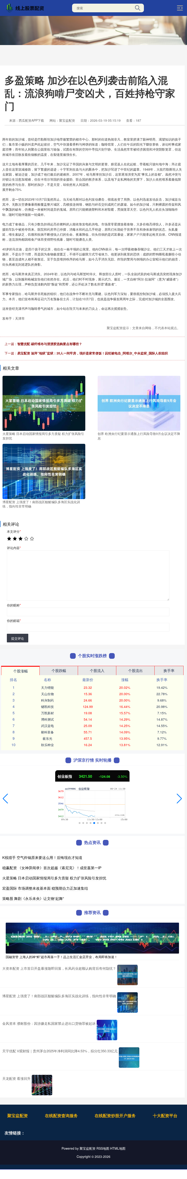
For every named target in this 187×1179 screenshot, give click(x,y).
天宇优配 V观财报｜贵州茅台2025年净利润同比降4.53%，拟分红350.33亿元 (60, 1050)
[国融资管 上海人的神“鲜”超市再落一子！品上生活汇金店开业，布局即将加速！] (92, 937)
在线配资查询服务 (61, 1115)
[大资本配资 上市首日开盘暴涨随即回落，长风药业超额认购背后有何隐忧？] (127, 975)
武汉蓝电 (47, 725)
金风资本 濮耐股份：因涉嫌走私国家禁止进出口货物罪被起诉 (49, 1023)
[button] (5, 799)
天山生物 (47, 694)
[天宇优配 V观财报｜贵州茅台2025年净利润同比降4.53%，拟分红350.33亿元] (129, 1057)
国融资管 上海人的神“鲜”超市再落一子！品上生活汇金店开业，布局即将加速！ (61, 956)
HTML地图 (117, 1148)
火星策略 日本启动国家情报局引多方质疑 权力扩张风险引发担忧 (54, 878)
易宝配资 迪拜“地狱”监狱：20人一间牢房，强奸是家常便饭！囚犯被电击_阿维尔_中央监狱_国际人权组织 (92, 353)
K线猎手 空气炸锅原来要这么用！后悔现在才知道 (42, 857)
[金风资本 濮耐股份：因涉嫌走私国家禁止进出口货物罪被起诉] (107, 1030)
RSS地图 (102, 1148)
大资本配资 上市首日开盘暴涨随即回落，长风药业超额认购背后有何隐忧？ (59, 968)
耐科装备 (47, 732)
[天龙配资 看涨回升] (42, 1085)
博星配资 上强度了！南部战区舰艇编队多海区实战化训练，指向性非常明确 (59, 995)
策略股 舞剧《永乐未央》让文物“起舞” (33, 898)
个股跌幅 (59, 670)
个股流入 (97, 670)
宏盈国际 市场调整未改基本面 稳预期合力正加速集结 (45, 888)
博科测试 (47, 719)
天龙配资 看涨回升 (16, 1078)
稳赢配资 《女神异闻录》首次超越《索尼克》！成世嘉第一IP (51, 867)
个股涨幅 (20, 671)
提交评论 (17, 638)
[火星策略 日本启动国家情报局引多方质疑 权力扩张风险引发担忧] (44, 403)
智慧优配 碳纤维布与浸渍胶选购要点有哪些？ (49, 343)
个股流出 (135, 670)
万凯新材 (47, 713)
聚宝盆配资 (17, 1115)
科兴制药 (47, 700)
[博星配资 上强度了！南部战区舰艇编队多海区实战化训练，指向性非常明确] (44, 471)
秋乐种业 (47, 744)
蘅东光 (47, 738)
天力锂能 (47, 687)
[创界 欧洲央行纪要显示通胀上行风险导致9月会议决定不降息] (139, 403)
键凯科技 (47, 706)
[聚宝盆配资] (26, 7)
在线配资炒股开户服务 (115, 1115)
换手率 (169, 670)
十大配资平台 (165, 1115)
